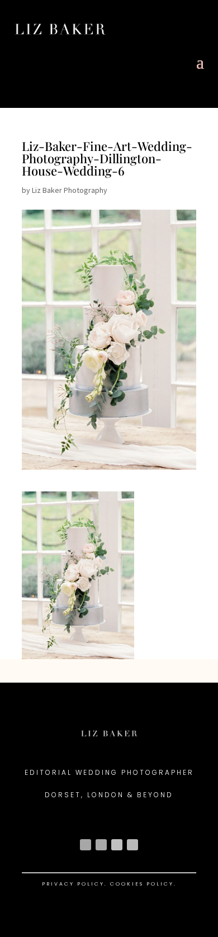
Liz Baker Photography (69, 190)
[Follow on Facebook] (101, 844)
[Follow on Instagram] (85, 844)
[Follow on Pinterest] (132, 844)
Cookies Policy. (143, 884)
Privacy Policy (73, 884)
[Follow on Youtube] (116, 844)
